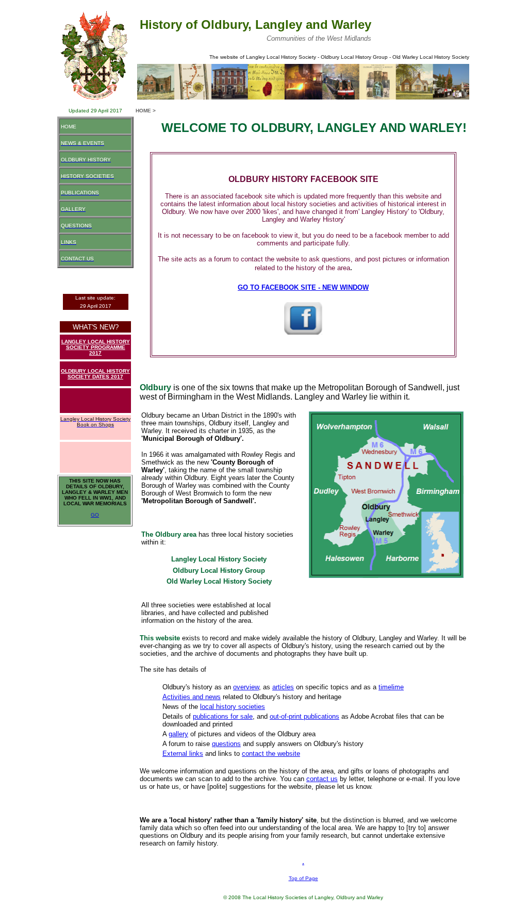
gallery (178, 734)
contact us (322, 779)
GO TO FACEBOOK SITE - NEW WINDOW (303, 287)
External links (182, 753)
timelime (391, 687)
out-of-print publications (304, 716)
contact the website (271, 753)
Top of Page (303, 878)
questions (226, 744)
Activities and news (191, 697)
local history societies (232, 706)
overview (246, 687)
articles (283, 687)
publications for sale (223, 716)
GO (95, 515)
